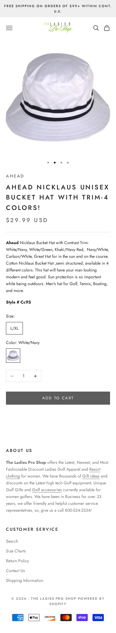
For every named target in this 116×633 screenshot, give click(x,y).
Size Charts (16, 551)
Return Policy (17, 561)
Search (12, 541)
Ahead (15, 176)
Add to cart (58, 398)
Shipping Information (24, 580)
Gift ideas (91, 476)
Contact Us (15, 571)
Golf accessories (47, 490)
